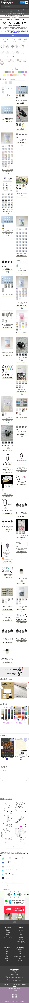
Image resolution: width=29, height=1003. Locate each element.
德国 (22, 977)
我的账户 (21, 936)
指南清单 (20, 949)
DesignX (8, 934)
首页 (21, 929)
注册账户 (22, 2)
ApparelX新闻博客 (21, 942)
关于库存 (20, 955)
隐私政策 (20, 992)
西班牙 (16, 977)
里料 (7, 953)
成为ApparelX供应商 (8, 937)
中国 (9, 980)
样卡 (7, 962)
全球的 (12, 974)
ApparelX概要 (8, 929)
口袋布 (6, 958)
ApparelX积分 (8, 936)
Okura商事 (8, 932)
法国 (9, 977)
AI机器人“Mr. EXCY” (21, 941)
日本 (20, 980)
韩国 (13, 980)
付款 (20, 951)
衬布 (7, 955)
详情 (18, 17)
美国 (17, 974)
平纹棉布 (7, 960)
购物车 (21, 932)
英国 (7, 977)
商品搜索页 (21, 930)
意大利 (12, 977)
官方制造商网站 (16, 32)
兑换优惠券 (21, 939)
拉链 (7, 956)
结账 (21, 934)
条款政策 (8, 992)
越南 (16, 980)
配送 (20, 953)
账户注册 (21, 937)
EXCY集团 (8, 930)
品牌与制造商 (9, 19)
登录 (27, 2)
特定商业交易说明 (14, 992)
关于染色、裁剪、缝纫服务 (19, 956)
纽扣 (7, 951)
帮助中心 (15, 669)
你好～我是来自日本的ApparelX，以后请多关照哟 (15, 15)
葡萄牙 (19, 977)
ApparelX (2, 19)
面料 (7, 949)
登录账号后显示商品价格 (7, 98)
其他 (20, 958)
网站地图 (20, 960)
